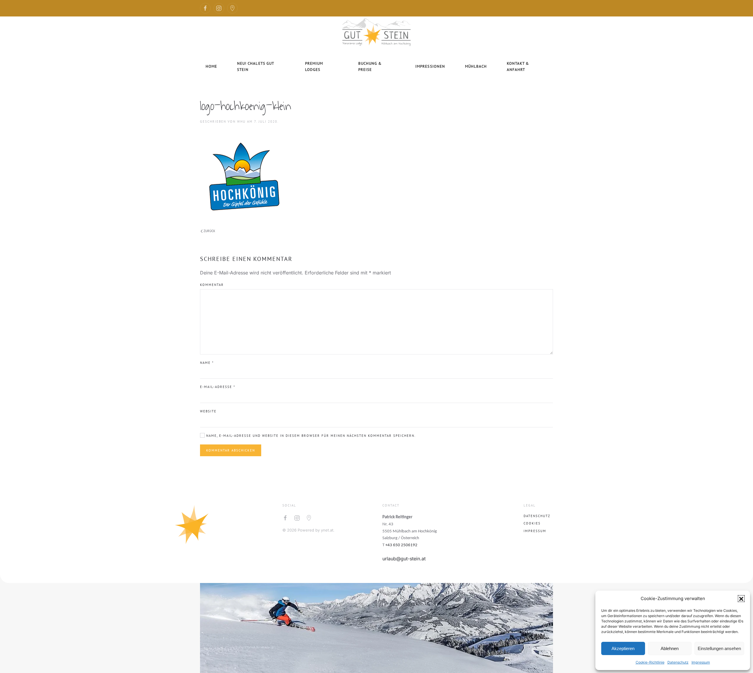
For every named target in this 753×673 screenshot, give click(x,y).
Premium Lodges (314, 66)
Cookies (532, 523)
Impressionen (430, 66)
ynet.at (327, 530)
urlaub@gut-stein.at (404, 559)
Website (208, 411)
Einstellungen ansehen (719, 648)
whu (241, 121)
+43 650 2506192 (401, 545)
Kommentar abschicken (230, 450)
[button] (741, 599)
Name (207, 363)
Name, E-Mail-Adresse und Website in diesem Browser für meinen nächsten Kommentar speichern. (310, 436)
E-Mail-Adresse (217, 387)
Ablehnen (670, 648)
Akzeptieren (623, 648)
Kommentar (212, 285)
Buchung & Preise (370, 66)
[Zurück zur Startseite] (376, 31)
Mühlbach (476, 66)
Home (211, 66)
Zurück (209, 231)
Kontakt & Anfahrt (518, 66)
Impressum (701, 662)
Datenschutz (678, 662)
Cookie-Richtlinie (650, 662)
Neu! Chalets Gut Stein (255, 66)
